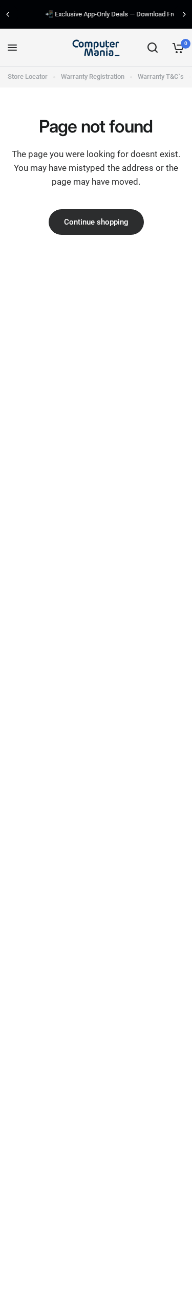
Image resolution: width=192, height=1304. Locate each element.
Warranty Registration (92, 76)
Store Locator (28, 76)
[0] (176, 48)
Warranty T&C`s (161, 76)
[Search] (152, 48)
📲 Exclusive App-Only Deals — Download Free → (100, 14)
